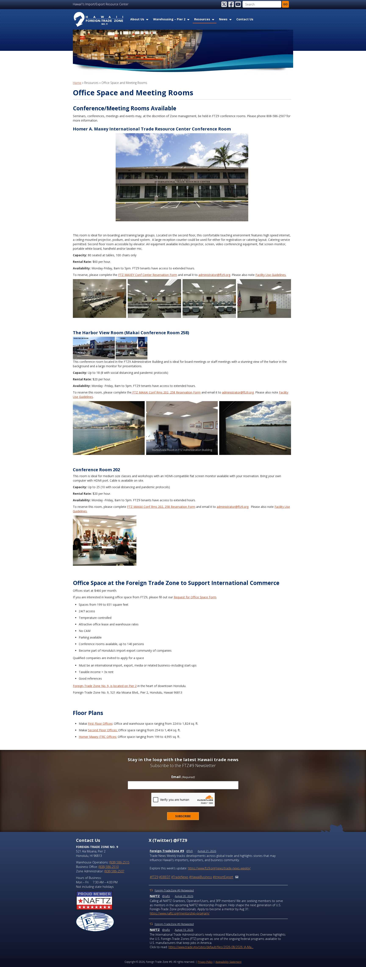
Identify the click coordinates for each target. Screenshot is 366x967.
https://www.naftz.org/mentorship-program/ (179, 913)
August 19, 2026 (184, 930)
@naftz (166, 896)
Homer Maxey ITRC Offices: (98, 737)
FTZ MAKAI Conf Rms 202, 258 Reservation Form (166, 392)
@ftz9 (189, 851)
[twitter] (224, 4)
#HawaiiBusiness (200, 877)
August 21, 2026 (207, 851)
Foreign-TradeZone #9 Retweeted (174, 890)
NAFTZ (155, 896)
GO (285, 4)
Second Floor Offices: (103, 730)
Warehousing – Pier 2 (169, 19)
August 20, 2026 (184, 896)
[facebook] (231, 4)
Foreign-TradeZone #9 (167, 851)
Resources (202, 19)
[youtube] (238, 4)
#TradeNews (179, 877)
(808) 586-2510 (108, 867)
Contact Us (244, 19)
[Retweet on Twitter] (151, 890)
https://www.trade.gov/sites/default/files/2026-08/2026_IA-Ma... (210, 947)
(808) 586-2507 (114, 871)
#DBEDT (164, 877)
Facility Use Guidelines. (270, 275)
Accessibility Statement (228, 962)
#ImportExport (223, 877)
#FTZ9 (154, 877)
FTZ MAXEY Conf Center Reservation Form (147, 275)
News (223, 19)
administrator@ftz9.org (214, 275)
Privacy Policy (205, 962)
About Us (137, 19)
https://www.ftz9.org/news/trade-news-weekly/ (219, 868)
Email (182, 777)
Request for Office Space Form (195, 597)
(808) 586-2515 (119, 862)
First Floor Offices (100, 724)
